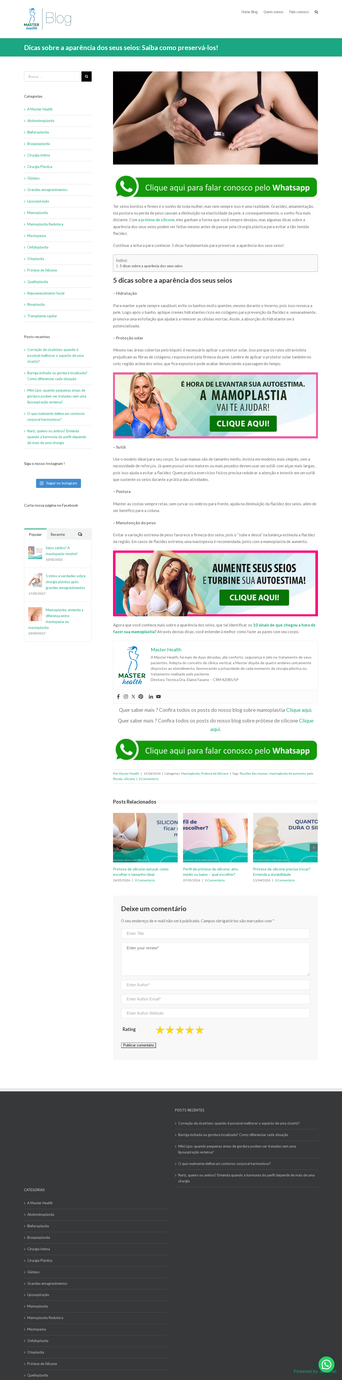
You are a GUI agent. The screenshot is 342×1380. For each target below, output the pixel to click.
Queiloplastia (37, 282)
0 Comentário (148, 779)
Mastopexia (36, 236)
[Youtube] (158, 696)
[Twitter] (133, 696)
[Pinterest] (140, 696)
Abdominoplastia (40, 120)
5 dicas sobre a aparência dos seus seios (151, 266)
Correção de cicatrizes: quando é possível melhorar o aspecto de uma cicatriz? (55, 355)
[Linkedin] (151, 696)
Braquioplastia (38, 144)
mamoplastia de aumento (287, 773)
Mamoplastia (190, 773)
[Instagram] (125, 696)
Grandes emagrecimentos (47, 190)
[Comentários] (80, 534)
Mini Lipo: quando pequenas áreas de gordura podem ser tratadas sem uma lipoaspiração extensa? (56, 396)
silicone (129, 779)
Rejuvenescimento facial (45, 293)
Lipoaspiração (38, 201)
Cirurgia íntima (38, 155)
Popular (35, 534)
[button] (326, 1364)
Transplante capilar (42, 316)
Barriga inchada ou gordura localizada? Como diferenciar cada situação (233, 1135)
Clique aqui (298, 710)
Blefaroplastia (38, 132)
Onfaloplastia (37, 247)
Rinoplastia (36, 304)
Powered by (315, 1371)
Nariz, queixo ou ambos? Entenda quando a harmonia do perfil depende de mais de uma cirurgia (56, 437)
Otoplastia (35, 259)
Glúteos (33, 178)
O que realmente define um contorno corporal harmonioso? (225, 1163)
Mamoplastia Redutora (45, 224)
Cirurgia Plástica (39, 167)
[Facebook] (118, 696)
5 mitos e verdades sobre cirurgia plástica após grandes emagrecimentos (66, 582)
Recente (57, 534)
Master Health (129, 773)
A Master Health (40, 109)
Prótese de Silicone (214, 773)
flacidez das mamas (254, 773)
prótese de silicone (157, 219)
